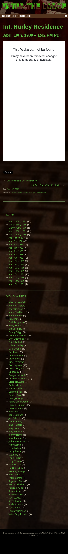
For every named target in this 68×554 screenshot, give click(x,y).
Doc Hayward (15, 365)
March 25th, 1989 (18, 221)
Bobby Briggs (15, 332)
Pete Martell (15, 474)
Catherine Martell (17, 335)
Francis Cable (15, 388)
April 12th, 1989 (17, 267)
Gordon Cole (15, 395)
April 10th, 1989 (17, 261)
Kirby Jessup (15, 444)
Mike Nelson (15, 464)
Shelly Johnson (41, 192)
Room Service (16, 491)
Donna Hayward (17, 368)
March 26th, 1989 (18, 224)
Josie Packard (15, 438)
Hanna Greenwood (18, 401)
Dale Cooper (15, 348)
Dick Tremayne (16, 361)
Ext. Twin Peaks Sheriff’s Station (22, 180)
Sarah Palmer (15, 500)
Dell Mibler (14, 351)
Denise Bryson (16, 355)
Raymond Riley (16, 481)
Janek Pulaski (15, 424)
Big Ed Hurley (17, 192)
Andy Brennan (16, 308)
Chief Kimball (15, 342)
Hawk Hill (13, 411)
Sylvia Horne (15, 507)
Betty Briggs (15, 325)
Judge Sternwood (17, 441)
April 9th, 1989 (16, 257)
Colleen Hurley (16, 345)
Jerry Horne (14, 428)
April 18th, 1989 (17, 280)
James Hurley (15, 421)
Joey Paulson (15, 431)
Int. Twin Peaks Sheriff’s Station (46, 185)
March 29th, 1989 (18, 234)
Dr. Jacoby (14, 371)
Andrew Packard (17, 305)
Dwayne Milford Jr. (18, 378)
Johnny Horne (15, 434)
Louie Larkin (15, 457)
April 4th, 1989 (16, 247)
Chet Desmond (16, 338)
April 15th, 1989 (17, 270)
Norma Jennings (29, 192)
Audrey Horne (16, 315)
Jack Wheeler (15, 418)
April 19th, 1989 (13, 189)
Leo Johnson (15, 451)
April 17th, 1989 (17, 277)
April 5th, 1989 (16, 251)
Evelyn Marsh (15, 385)
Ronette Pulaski (17, 487)
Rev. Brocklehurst (17, 484)
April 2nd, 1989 (16, 241)
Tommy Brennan (17, 510)
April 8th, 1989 (16, 254)
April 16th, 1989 (17, 274)
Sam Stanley (15, 497)
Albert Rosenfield (17, 302)
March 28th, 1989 (18, 231)
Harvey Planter (16, 408)
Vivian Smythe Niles (18, 514)
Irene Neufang (16, 414)
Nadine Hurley (16, 467)
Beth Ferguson (16, 322)
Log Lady (13, 454)
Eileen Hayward (16, 381)
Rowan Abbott (16, 494)
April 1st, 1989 (16, 237)
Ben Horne (14, 318)
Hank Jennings (16, 398)
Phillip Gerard (15, 477)
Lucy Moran (15, 461)
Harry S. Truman (17, 404)
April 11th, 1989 (17, 264)
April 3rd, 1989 (16, 244)
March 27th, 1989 (18, 227)
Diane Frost (15, 358)
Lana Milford (15, 447)
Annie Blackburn (17, 312)
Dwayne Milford (17, 375)
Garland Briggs (16, 391)
